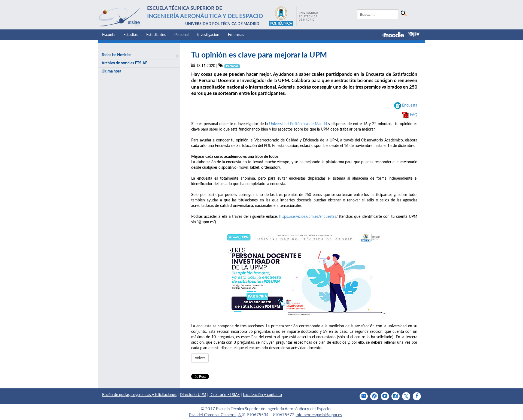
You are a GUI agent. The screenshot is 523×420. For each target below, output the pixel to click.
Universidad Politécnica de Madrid (298, 124)
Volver (200, 358)
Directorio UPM (193, 395)
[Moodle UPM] (395, 35)
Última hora (111, 71)
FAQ (413, 115)
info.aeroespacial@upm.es (319, 415)
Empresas (236, 35)
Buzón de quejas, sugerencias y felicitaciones (139, 395)
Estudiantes (156, 35)
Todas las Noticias (116, 55)
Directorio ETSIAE (224, 395)
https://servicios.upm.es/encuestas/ (308, 217)
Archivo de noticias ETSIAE (124, 63)
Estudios (130, 35)
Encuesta (409, 105)
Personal (181, 35)
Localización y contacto (262, 395)
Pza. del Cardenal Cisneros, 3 (215, 415)
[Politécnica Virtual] (413, 34)
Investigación (208, 35)
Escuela (108, 35)
